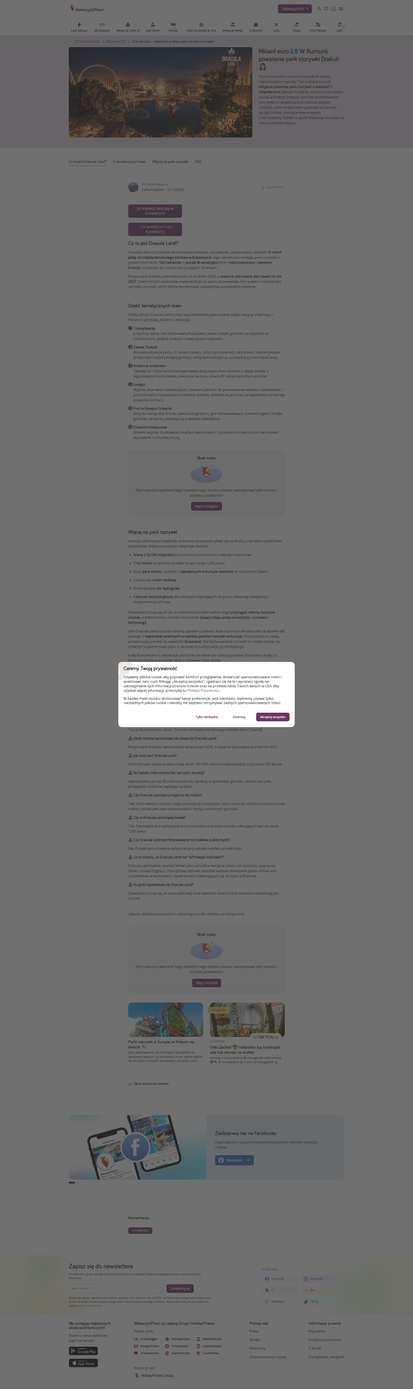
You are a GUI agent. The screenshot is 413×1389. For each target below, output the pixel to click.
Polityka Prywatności (203, 690)
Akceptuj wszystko (273, 717)
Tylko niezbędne (207, 717)
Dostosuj (239, 717)
